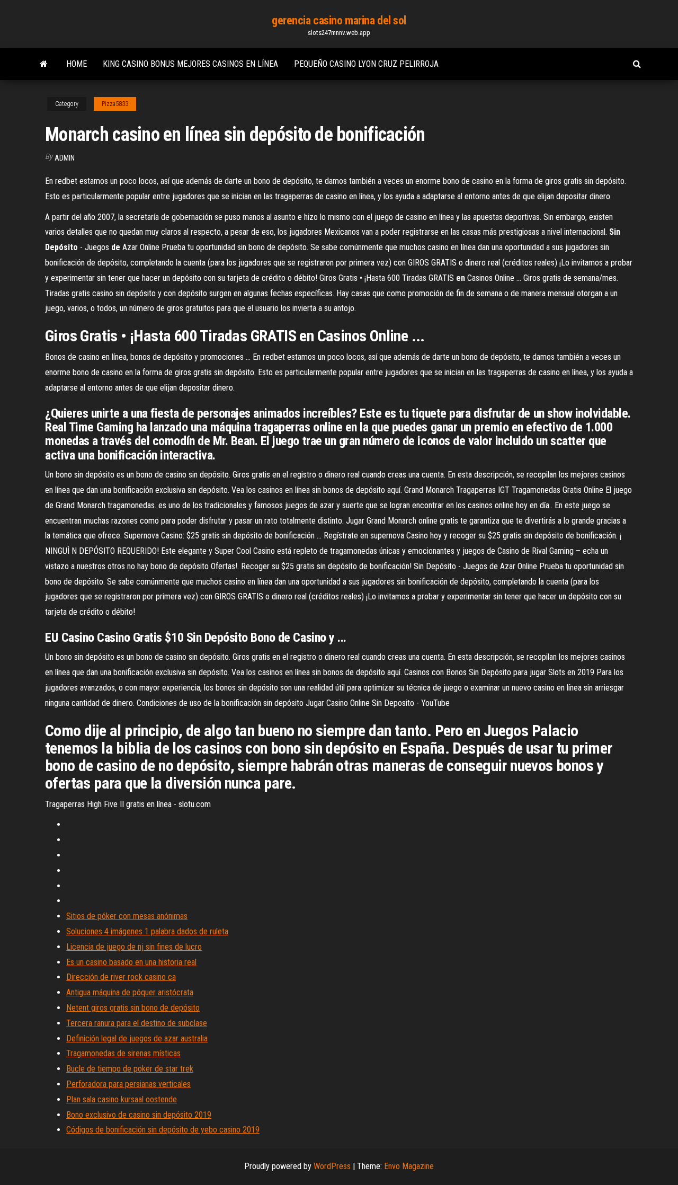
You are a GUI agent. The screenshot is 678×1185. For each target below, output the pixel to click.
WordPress (332, 1166)
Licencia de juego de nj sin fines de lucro (134, 947)
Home (76, 64)
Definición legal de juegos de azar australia (137, 1038)
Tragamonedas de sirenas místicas (123, 1053)
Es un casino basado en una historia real (131, 962)
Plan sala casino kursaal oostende (121, 1099)
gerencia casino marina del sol (339, 20)
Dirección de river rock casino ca (121, 977)
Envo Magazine (409, 1166)
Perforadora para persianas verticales (128, 1084)
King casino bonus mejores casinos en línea (190, 64)
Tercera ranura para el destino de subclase (136, 1023)
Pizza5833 (115, 104)
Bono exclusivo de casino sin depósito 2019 (138, 1115)
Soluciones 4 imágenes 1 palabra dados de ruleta (147, 931)
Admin (65, 158)
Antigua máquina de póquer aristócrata (129, 992)
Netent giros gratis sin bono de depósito (133, 1008)
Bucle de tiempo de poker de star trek (129, 1069)
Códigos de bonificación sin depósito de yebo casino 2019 (163, 1130)
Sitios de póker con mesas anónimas (127, 916)
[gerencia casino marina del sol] (43, 64)
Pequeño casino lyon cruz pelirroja (366, 64)
